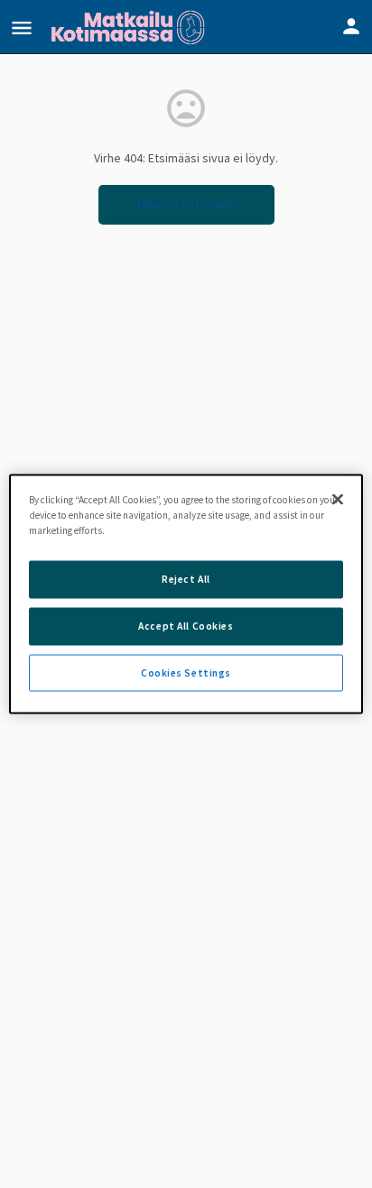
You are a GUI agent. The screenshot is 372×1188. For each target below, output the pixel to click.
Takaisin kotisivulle (186, 204)
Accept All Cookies (185, 625)
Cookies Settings (186, 672)
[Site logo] (130, 27)
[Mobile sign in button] (351, 26)
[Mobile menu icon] (21, 27)
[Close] (338, 499)
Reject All (186, 578)
